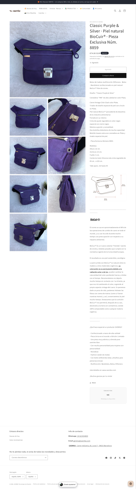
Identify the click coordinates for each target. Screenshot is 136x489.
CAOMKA (16, 484)
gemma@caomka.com (81, 441)
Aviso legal (90, 484)
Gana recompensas (16, 440)
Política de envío (80, 484)
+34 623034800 (82, 436)
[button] (56, 8)
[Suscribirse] (45, 457)
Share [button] (94, 383)
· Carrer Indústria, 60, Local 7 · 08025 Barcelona (90, 446)
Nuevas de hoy (15, 436)
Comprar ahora (108, 75)
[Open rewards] (130, 483)
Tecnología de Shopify (25, 484)
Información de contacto (102, 484)
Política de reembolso (39, 484)
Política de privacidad (53, 484)
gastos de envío (109, 56)
